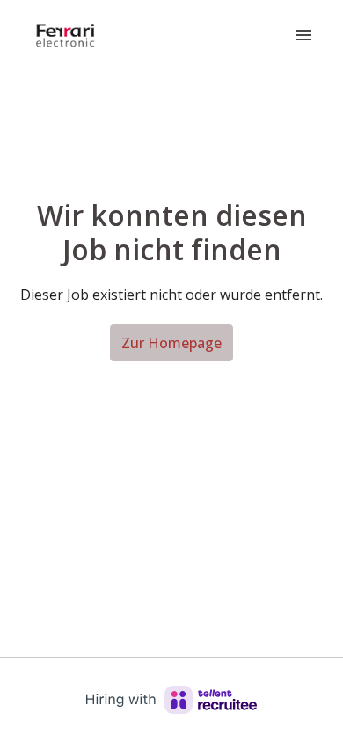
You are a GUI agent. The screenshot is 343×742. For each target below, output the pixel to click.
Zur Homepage (171, 343)
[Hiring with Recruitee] (171, 700)
